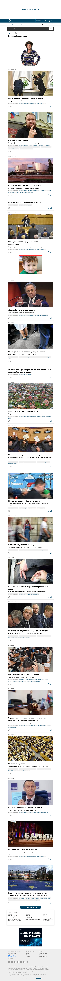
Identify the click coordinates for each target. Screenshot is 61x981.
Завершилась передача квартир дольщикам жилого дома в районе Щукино (50, 919)
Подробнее (38, 978)
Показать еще (30, 907)
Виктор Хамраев (41, 416)
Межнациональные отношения (32, 315)
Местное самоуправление (30, 103)
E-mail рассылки (43, 956)
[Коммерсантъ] (9, 20)
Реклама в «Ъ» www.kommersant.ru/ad (30, 9)
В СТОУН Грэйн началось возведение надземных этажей (33, 918)
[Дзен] (15, 962)
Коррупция (27, 594)
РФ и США (36, 24)
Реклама (28, 956)
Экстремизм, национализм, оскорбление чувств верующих (37, 725)
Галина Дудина (43, 898)
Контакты (28, 954)
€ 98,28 (16, 24)
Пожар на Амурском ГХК (45, 24)
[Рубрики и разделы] (51, 21)
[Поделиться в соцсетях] (51, 106)
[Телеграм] (9, 962)
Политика (21, 103)
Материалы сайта (41, 103)
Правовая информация (45, 954)
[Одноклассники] (18, 962)
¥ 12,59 (21, 24)
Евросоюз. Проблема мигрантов (37, 679)
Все (17, 912)
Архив (27, 953)
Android (41, 951)
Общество (21, 679)
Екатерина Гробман (27, 147)
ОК (51, 29)
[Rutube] (21, 962)
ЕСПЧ (26, 190)
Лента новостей (28, 205)
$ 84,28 (12, 24)
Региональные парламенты (31, 145)
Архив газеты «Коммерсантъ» (26, 148)
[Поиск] (49, 21)
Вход (46, 20)
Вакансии (28, 958)
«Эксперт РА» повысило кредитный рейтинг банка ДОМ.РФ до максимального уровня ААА (14, 920)
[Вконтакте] (12, 962)
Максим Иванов (36, 147)
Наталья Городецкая (13, 103)
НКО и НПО (42, 357)
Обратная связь (43, 953)
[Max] (24, 962)
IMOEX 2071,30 (27, 24)
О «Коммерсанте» (30, 951)
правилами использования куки (29, 28)
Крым (26, 508)
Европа (26, 679)
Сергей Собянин (32, 508)
